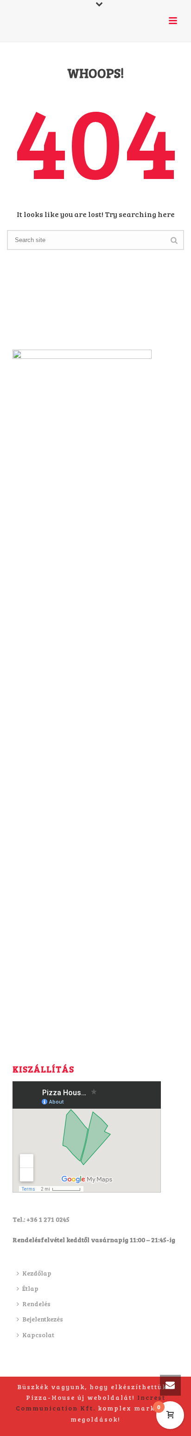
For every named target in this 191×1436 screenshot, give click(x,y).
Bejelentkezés (42, 1319)
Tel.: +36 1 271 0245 (41, 1219)
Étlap (30, 1288)
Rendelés (36, 1303)
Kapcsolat (38, 1334)
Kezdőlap (36, 1273)
